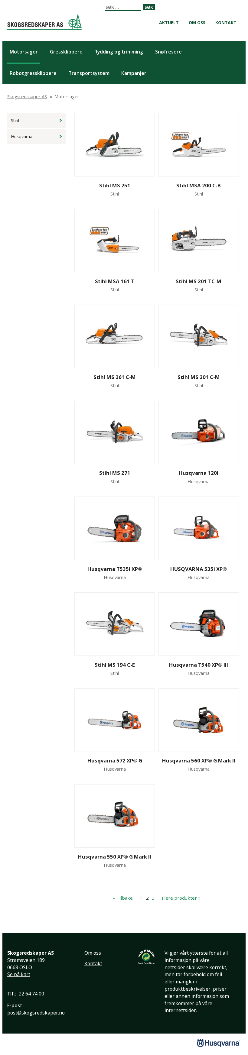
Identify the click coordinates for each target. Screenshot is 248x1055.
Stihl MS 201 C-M (199, 377)
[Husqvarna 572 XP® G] (114, 720)
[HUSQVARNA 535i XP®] (198, 528)
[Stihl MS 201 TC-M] (198, 240)
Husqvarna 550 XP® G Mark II (114, 856)
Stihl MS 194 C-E (115, 664)
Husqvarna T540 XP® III (198, 664)
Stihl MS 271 (114, 472)
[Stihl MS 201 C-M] (198, 336)
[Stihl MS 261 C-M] (114, 336)
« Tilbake (123, 898)
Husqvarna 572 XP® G (114, 760)
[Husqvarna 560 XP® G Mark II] (198, 720)
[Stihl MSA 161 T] (114, 240)
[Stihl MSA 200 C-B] (198, 145)
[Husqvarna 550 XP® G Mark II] (114, 816)
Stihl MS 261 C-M (114, 377)
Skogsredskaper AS (44, 21)
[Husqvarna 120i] (198, 432)
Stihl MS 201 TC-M (198, 281)
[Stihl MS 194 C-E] (114, 624)
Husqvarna (21, 136)
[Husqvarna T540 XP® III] (198, 624)
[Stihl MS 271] (114, 432)
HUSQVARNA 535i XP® (198, 568)
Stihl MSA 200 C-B (198, 185)
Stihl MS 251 (114, 185)
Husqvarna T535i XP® (114, 568)
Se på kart (18, 974)
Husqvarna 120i (198, 472)
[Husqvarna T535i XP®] (114, 528)
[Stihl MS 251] (114, 145)
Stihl (15, 120)
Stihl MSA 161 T (114, 281)
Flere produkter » (181, 898)
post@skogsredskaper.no (36, 1012)
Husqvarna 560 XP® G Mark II (198, 760)
